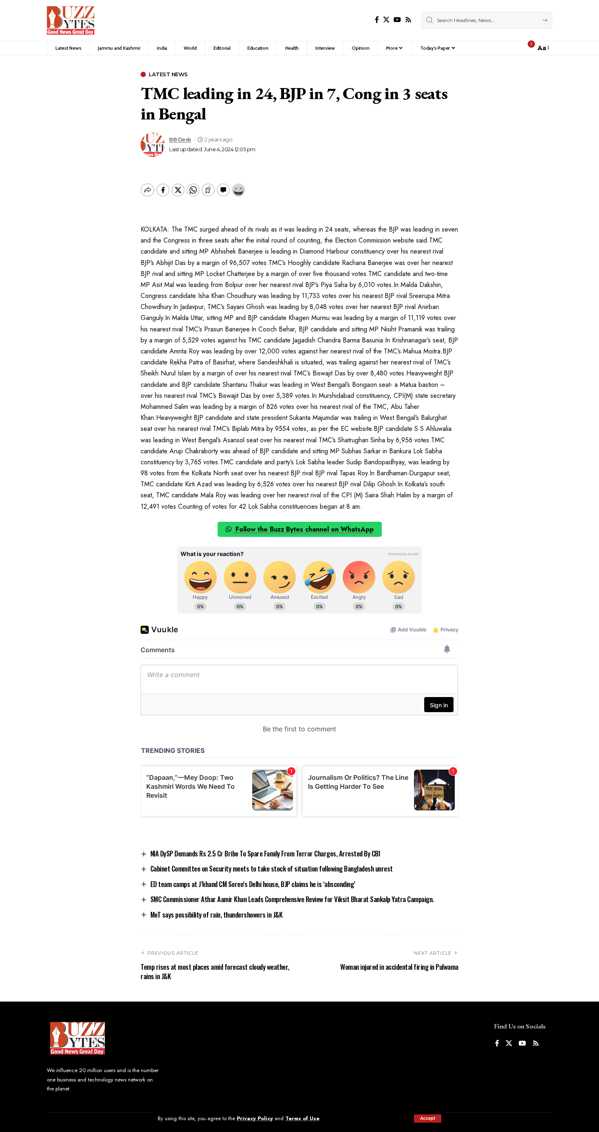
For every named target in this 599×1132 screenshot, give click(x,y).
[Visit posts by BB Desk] (153, 144)
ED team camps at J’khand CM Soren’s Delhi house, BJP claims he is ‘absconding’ (252, 884)
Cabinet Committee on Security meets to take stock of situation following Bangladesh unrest (271, 868)
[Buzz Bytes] (71, 20)
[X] (386, 19)
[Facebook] (377, 19)
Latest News (168, 74)
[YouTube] (397, 19)
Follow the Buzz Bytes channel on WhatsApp (303, 529)
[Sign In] (512, 48)
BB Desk (180, 140)
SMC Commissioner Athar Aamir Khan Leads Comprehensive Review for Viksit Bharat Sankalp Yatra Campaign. (292, 899)
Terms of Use (302, 1118)
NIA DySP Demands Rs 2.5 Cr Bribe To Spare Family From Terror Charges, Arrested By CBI (265, 853)
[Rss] (408, 19)
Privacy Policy (255, 1118)
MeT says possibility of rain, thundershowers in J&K (216, 914)
